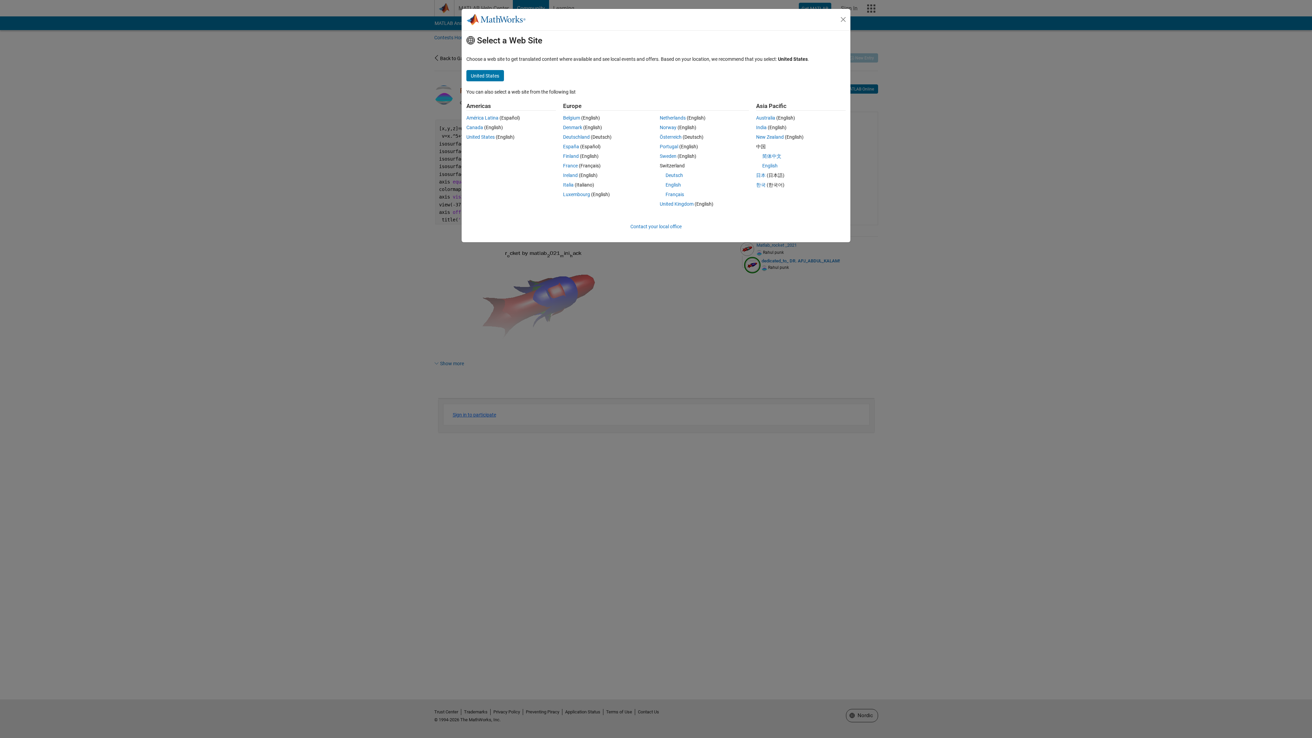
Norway (668, 127)
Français (675, 194)
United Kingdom (677, 204)
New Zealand (770, 137)
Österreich (671, 137)
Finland (571, 156)
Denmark (572, 127)
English (673, 185)
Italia (568, 185)
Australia (765, 118)
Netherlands (673, 118)
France (570, 165)
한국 (761, 185)
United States (480, 137)
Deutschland (576, 137)
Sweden (668, 156)
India (761, 127)
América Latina (482, 118)
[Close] (843, 19)
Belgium (571, 118)
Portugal (669, 146)
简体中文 (771, 156)
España (571, 146)
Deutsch (674, 175)
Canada (474, 127)
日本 (761, 175)
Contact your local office (656, 226)
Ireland (570, 175)
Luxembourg (576, 194)
